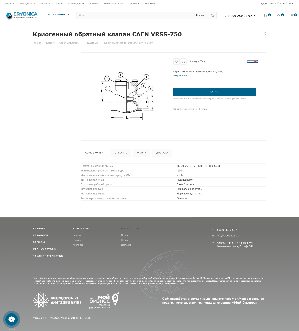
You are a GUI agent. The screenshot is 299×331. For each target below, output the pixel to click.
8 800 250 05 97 (240, 15)
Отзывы (77, 240)
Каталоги (40, 235)
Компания (81, 228)
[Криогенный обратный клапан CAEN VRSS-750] (127, 96)
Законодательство (48, 256)
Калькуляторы (44, 249)
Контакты (78, 245)
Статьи (124, 235)
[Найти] (212, 15)
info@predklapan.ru (228, 235)
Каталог (39, 228)
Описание (121, 153)
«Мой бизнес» (245, 302)
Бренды (39, 242)
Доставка (162, 153)
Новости (77, 235)
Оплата (141, 153)
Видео (124, 240)
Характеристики (95, 153)
